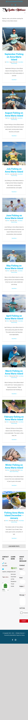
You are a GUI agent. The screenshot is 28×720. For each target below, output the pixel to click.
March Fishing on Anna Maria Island (14, 356)
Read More (14, 79)
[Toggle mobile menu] (25, 13)
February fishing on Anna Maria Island (14, 406)
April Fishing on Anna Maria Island (14, 303)
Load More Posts (14, 546)
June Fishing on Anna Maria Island (14, 204)
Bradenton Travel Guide (13, 584)
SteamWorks (13, 635)
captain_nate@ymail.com (9, 571)
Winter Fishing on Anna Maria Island (14, 453)
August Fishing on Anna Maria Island (14, 97)
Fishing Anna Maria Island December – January (14, 500)
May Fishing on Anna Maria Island (14, 253)
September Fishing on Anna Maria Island (14, 38)
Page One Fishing (20, 635)
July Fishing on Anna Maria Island (14, 153)
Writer (7, 62)
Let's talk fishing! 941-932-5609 (15, 1)
